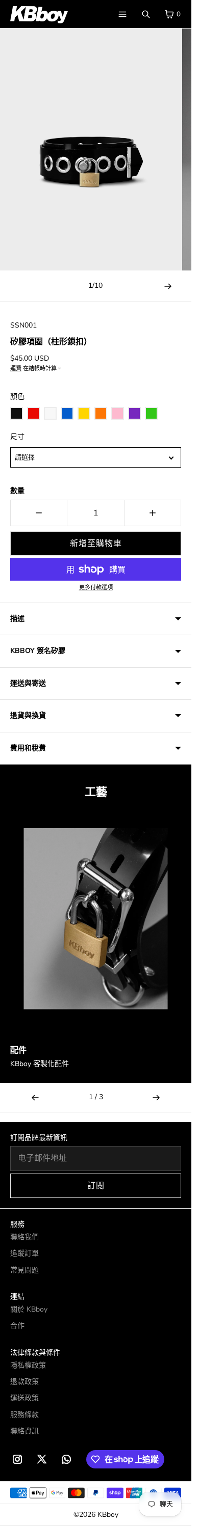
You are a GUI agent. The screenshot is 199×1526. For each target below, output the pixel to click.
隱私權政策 (28, 1365)
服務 (17, 1224)
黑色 (16, 413)
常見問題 (24, 1270)
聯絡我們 (24, 1237)
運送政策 (24, 1398)
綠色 (151, 413)
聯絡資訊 (24, 1431)
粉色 (117, 413)
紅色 (33, 413)
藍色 (67, 413)
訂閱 (96, 1185)
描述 (17, 618)
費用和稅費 (28, 748)
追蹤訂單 (24, 1253)
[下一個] (156, 1097)
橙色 (100, 413)
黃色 (84, 413)
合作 (17, 1325)
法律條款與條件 (35, 1352)
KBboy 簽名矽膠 (37, 651)
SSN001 (23, 325)
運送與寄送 (28, 683)
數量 (17, 491)
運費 (15, 368)
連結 (17, 1296)
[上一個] (35, 1097)
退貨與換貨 (28, 715)
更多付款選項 (96, 587)
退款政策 (24, 1381)
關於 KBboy (28, 1309)
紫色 (134, 413)
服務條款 (24, 1415)
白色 (50, 413)
